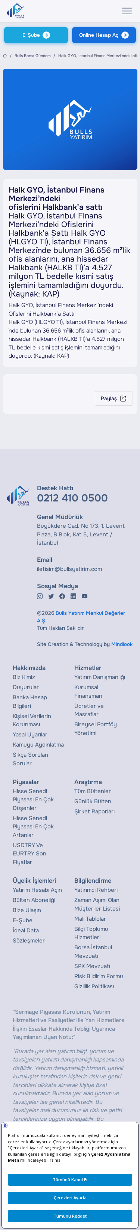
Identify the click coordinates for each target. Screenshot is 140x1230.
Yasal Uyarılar (30, 734)
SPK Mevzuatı (92, 966)
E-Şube (31, 35)
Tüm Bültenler (92, 791)
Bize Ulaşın (27, 910)
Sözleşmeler (29, 940)
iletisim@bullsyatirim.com (69, 569)
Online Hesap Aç (99, 35)
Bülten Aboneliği (34, 900)
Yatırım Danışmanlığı (99, 677)
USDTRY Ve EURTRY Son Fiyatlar (29, 854)
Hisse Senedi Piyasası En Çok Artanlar (33, 826)
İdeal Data (26, 930)
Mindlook (122, 644)
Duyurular (26, 687)
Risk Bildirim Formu (98, 976)
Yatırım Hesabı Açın (37, 890)
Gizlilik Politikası (94, 986)
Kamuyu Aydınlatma (38, 744)
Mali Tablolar (90, 919)
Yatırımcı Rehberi (96, 890)
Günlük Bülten (92, 801)
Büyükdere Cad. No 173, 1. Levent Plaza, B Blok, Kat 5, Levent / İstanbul (81, 534)
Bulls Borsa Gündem (33, 55)
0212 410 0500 (72, 498)
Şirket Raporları (94, 811)
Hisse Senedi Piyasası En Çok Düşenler (33, 799)
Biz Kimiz (24, 677)
